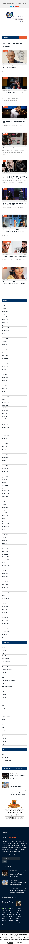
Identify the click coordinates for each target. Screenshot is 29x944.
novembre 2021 (5, 463)
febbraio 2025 (5, 355)
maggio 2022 (5, 446)
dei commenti (6, 760)
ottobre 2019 (5, 529)
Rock (3, 733)
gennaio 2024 (5, 391)
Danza (3, 683)
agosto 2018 (5, 568)
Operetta (4, 724)
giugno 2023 (5, 410)
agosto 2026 (5, 305)
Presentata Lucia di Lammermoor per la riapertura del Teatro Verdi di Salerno (14, 282)
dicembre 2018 (5, 557)
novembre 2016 (5, 626)
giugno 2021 (5, 477)
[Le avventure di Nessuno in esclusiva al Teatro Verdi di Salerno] (14, 57)
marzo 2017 (5, 615)
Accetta (10, 942)
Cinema (4, 672)
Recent (11, 768)
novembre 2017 (5, 592)
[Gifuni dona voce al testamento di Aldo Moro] (14, 112)
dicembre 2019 (5, 523)
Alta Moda (4, 647)
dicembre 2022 (5, 427)
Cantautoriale (5, 666)
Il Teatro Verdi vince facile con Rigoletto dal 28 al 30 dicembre (14, 203)
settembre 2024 (5, 369)
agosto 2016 (5, 634)
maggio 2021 (5, 479)
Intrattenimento (5, 702)
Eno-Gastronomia (6, 689)
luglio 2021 (4, 474)
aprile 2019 (4, 545)
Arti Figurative (5, 658)
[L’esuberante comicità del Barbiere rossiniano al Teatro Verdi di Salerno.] (14, 221)
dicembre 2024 (5, 361)
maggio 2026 (5, 314)
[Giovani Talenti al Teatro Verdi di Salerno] (14, 247)
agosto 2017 (5, 601)
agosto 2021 (5, 471)
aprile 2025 (4, 350)
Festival (4, 697)
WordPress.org (5, 763)
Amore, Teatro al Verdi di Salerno (12, 148)
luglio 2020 (4, 504)
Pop (3, 727)
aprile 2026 (4, 316)
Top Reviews (18, 768)
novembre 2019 (5, 526)
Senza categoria (6, 735)
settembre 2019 (5, 532)
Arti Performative (6, 661)
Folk (3, 700)
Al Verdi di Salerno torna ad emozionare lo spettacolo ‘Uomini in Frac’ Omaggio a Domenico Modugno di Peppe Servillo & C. (15, 176)
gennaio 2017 (5, 620)
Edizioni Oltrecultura (7, 686)
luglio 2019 (4, 537)
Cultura (3, 678)
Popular (5, 768)
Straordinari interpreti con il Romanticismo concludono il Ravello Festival (17, 777)
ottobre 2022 (5, 432)
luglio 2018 (4, 570)
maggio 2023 (5, 413)
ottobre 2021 (5, 465)
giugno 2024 (5, 377)
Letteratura (4, 711)
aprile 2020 (4, 512)
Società (4, 741)
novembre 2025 (5, 330)
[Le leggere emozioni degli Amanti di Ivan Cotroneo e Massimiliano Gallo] (14, 83)
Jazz (4, 160)
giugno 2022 (5, 443)
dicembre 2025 (5, 327)
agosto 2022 (5, 438)
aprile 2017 (4, 612)
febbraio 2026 (5, 322)
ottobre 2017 (5, 595)
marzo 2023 (5, 419)
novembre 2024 (5, 363)
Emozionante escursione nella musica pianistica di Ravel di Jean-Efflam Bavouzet (15, 3)
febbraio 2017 (5, 617)
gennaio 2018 (5, 587)
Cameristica (6, 242)
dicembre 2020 (5, 490)
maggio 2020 (5, 510)
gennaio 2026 (5, 325)
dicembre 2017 (5, 590)
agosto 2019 (5, 534)
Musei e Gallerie (6, 716)
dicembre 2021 (5, 460)
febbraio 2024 (5, 388)
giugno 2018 (5, 573)
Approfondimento (6, 653)
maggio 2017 (5, 609)
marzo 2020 (5, 515)
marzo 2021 (5, 482)
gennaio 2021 (5, 488)
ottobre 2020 (5, 496)
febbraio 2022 (5, 454)
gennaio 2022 (5, 457)
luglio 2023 (4, 407)
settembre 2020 (5, 499)
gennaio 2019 (5, 554)
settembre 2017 (5, 598)
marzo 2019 (5, 548)
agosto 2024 (5, 372)
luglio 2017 (4, 604)
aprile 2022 (4, 449)
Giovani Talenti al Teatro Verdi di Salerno (15, 256)
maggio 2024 (5, 380)
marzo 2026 (5, 319)
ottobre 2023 (5, 399)
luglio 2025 (4, 341)
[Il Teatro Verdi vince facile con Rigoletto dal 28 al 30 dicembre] (14, 194)
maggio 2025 (5, 347)
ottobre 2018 (5, 562)
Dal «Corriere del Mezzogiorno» (9, 680)
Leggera (4, 708)
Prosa (5, 78)
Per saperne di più (18, 942)
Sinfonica (4, 738)
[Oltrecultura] (14, 17)
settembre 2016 (5, 631)
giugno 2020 (5, 507)
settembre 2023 (5, 402)
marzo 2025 (5, 352)
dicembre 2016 (5, 623)
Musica (3, 719)
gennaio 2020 (5, 521)
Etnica (3, 691)
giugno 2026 (5, 311)
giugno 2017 (5, 606)
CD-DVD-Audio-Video (7, 669)
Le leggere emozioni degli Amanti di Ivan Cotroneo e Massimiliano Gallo (13, 93)
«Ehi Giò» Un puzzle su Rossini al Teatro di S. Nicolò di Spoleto (18, 793)
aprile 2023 (4, 416)
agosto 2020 (5, 501)
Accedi (3, 754)
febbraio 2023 (5, 421)
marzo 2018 (5, 581)
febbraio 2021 (5, 485)
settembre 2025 (5, 336)
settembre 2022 (5, 435)
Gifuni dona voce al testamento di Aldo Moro (14, 121)
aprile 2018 (4, 579)
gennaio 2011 (5, 637)
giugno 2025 (5, 344)
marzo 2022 (5, 452)
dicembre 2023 (5, 394)
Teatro (5, 51)
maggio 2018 (5, 576)
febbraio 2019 (5, 551)
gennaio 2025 (5, 358)
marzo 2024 (5, 385)
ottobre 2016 (5, 628)
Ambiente (4, 650)
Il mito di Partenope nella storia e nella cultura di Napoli (18, 785)
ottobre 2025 (5, 333)
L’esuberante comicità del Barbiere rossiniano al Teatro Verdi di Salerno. (13, 230)
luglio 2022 (4, 441)
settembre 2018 (5, 565)
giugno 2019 (5, 540)
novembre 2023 (5, 396)
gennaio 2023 (5, 424)
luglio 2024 (4, 374)
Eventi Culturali (5, 694)
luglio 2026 (4, 308)
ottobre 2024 (5, 366)
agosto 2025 (5, 338)
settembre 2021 (5, 468)
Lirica (5, 188)
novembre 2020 (5, 493)
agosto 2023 (5, 405)
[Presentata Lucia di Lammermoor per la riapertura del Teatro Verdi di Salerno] (14, 273)
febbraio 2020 (5, 518)
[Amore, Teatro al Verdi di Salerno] (14, 139)
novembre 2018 (5, 559)
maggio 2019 (5, 543)
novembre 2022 (5, 430)
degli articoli (6, 757)
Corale (3, 675)
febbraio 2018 (5, 584)
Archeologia (5, 655)
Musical (4, 722)
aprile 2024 (4, 383)
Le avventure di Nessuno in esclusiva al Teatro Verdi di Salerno (14, 66)
